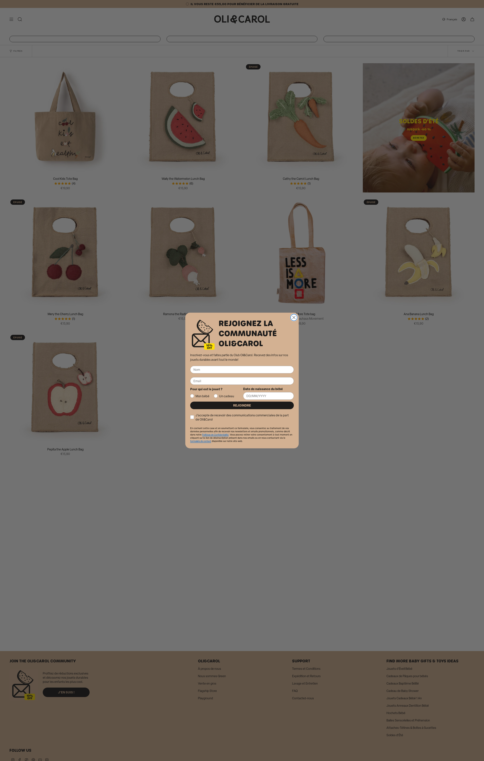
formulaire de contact (200, 441)
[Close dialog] (294, 317)
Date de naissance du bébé (263, 389)
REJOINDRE (242, 405)
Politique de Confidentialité (215, 434)
